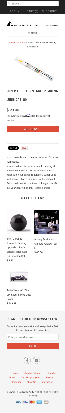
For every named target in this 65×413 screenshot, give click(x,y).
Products (21, 42)
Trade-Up (16, 381)
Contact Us (47, 381)
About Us (31, 381)
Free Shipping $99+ (30, 377)
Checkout (49, 11)
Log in (14, 11)
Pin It (24, 148)
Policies (50, 377)
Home (15, 373)
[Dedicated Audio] (33, 23)
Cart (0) (32, 11)
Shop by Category (33, 373)
